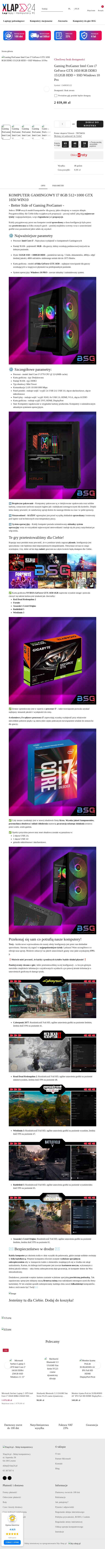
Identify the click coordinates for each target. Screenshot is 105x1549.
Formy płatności (10, 1492)
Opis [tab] (43, 186)
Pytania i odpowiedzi (64, 1507)
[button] (100, 21)
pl (69, 9)
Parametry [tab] (58, 186)
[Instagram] (9, 1478)
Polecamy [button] (53, 1341)
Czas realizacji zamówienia (15, 1512)
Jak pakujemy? (61, 1502)
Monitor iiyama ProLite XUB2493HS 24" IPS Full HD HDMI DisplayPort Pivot (87, 1394)
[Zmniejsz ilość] (56, 124)
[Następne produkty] (97, 1365)
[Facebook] (5, 1478)
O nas (57, 1454)
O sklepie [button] (60, 1446)
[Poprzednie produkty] (8, 1365)
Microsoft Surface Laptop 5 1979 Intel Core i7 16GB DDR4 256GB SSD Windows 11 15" (17, 1394)
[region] (78, 144)
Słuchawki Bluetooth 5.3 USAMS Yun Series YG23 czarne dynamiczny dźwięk (52, 1394)
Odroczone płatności (12, 1497)
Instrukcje (59, 1532)
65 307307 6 (8, 1470)
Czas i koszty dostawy (12, 1507)
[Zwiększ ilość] (68, 124)
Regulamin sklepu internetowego (69, 1512)
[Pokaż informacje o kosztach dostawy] (82, 169)
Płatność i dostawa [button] (13, 1485)
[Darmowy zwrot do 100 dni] (52, 1331)
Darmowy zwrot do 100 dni (67, 1492)
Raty (5, 1502)
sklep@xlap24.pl (10, 1465)
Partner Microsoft (63, 1459)
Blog (57, 1468)
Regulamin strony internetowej (68, 1522)
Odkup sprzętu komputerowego (69, 1527)
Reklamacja (60, 1497)
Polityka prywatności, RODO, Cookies (72, 1517)
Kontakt (58, 1463)
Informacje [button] (61, 1485)
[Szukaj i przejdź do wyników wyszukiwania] (61, 9)
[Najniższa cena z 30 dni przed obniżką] (32, 1403)
